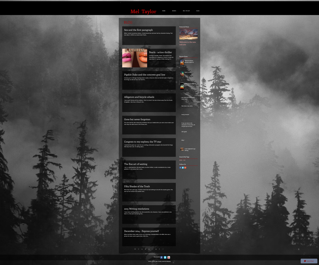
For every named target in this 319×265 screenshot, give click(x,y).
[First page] (135, 249)
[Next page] (159, 249)
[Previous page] (138, 249)
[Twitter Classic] (183, 168)
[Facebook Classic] (180, 168)
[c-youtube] (168, 257)
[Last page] (162, 249)
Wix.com (169, 261)
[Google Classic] (185, 168)
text (184, 160)
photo (180, 160)
